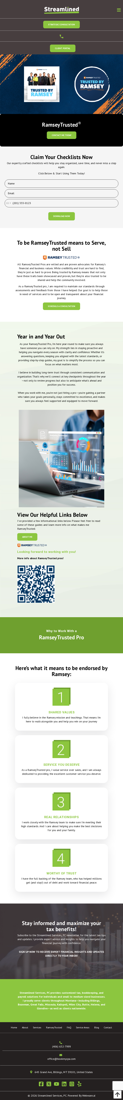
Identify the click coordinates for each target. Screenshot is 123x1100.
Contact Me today (61, 135)
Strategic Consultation (61, 24)
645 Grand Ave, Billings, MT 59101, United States (63, 1072)
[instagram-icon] (73, 1085)
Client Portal (62, 48)
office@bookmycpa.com (61, 1059)
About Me (27, 537)
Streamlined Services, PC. (52, 1095)
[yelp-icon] (80, 1085)
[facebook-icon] (42, 1085)
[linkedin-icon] (65, 1085)
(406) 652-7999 (61, 1046)
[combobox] (8, 203)
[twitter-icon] (50, 1085)
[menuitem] (14, 1027)
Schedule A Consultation (61, 306)
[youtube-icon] (58, 1085)
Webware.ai (88, 1095)
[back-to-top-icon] (117, 1094)
